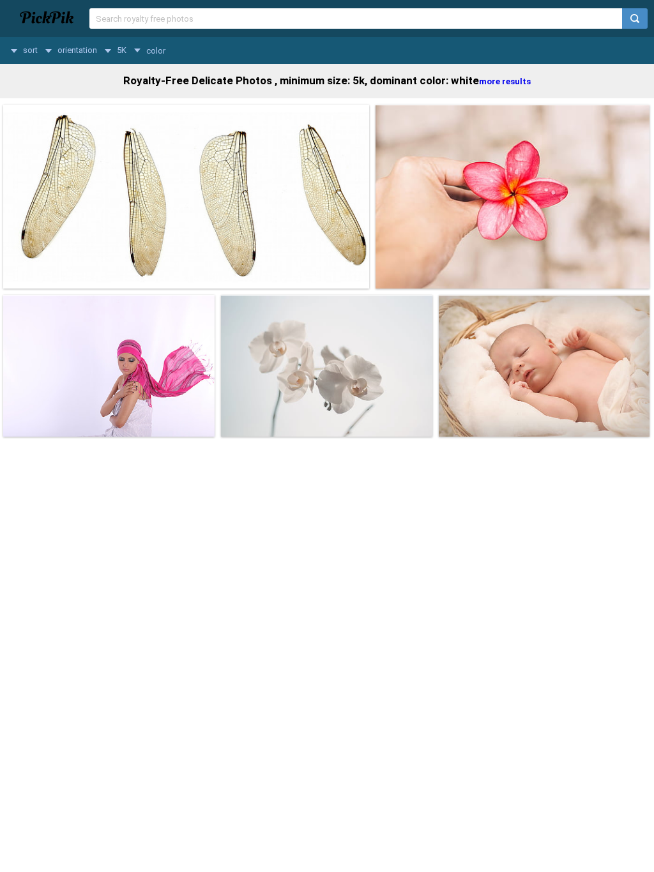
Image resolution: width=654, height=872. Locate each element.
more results (505, 81)
